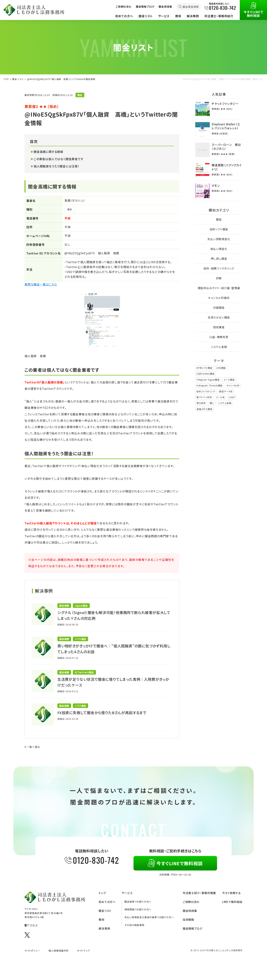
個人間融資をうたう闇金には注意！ (56, 166)
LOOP (232, 397)
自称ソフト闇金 (219, 229)
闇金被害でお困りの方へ (137, 901)
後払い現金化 (218, 249)
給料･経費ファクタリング (219, 268)
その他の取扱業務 (134, 925)
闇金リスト (146, 16)
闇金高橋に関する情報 (48, 151)
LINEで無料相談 (232, 902)
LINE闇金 (221, 367)
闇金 (69, 209)
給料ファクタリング (206, 391)
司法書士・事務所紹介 (218, 16)
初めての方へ (124, 16)
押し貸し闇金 (219, 258)
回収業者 (218, 327)
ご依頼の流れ (124, 6)
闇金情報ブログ (145, 6)
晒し (212, 402)
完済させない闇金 (219, 317)
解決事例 (193, 16)
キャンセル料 (233, 385)
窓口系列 (201, 402)
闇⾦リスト (18, 79)
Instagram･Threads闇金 (210, 385)
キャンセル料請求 (219, 298)
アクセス (32, 925)
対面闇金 (218, 307)
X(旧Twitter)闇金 (206, 373)
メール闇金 (229, 379)
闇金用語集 (165, 6)
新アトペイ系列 (204, 397)
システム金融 (219, 347)
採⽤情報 (188, 919)
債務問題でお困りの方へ (137, 909)
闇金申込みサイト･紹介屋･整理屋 (219, 288)
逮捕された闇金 (205, 408)
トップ (102, 893)
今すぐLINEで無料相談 (253, 14)
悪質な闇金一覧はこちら (41, 284)
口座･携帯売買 (218, 337)
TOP (6, 79)
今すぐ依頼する (231, 893)
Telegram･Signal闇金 (208, 379)
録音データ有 (226, 391)
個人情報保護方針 (58, 950)
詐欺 (219, 278)
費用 (178, 16)
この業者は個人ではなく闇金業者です (58, 159)
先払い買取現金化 (218, 239)
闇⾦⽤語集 (190, 911)
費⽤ (101, 919)
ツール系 (220, 397)
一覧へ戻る (33, 747)
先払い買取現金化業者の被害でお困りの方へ (149, 917)
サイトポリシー (33, 950)
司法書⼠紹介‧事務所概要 (199, 893)
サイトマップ (83, 950)
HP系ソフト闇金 (204, 367)
